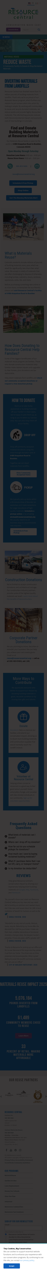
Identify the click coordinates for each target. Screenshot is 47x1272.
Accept (11, 1266)
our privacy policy (27, 1260)
